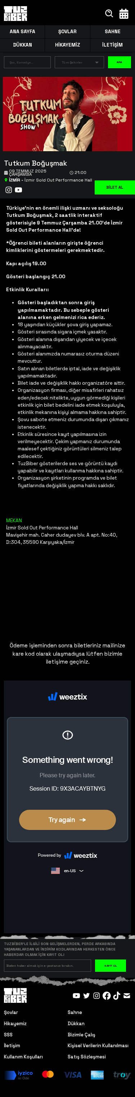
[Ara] (109, 13)
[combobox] (22, 63)
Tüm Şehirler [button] (72, 62)
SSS (8, 1035)
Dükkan (76, 1023)
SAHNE (113, 32)
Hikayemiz (15, 1023)
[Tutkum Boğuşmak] (65, 113)
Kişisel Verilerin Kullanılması (98, 1046)
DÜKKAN (22, 45)
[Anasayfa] (15, 13)
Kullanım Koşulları (23, 1057)
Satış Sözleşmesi (87, 1057)
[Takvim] (124, 13)
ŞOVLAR (67, 32)
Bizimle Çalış (81, 1035)
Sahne (75, 1012)
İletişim (12, 1046)
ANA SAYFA (22, 32)
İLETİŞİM (112, 45)
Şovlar (11, 1012)
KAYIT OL (110, 965)
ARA (119, 62)
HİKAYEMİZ (67, 45)
